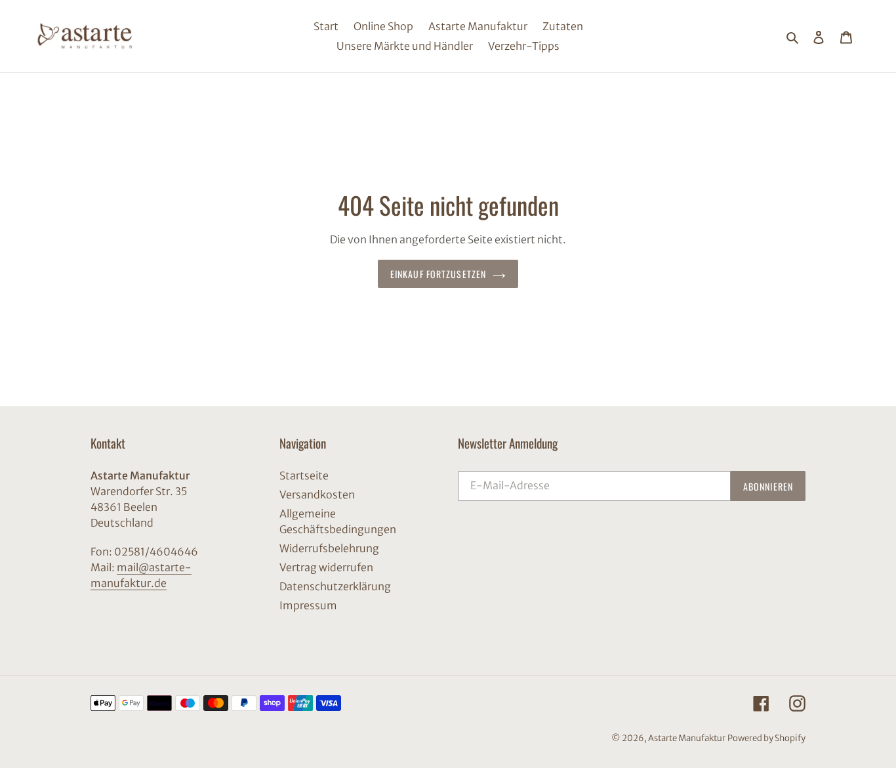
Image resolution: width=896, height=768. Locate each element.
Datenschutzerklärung (335, 586)
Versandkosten (317, 494)
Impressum (308, 605)
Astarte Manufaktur (686, 738)
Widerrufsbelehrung (329, 548)
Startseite (304, 475)
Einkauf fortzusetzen (438, 274)
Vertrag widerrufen (326, 567)
